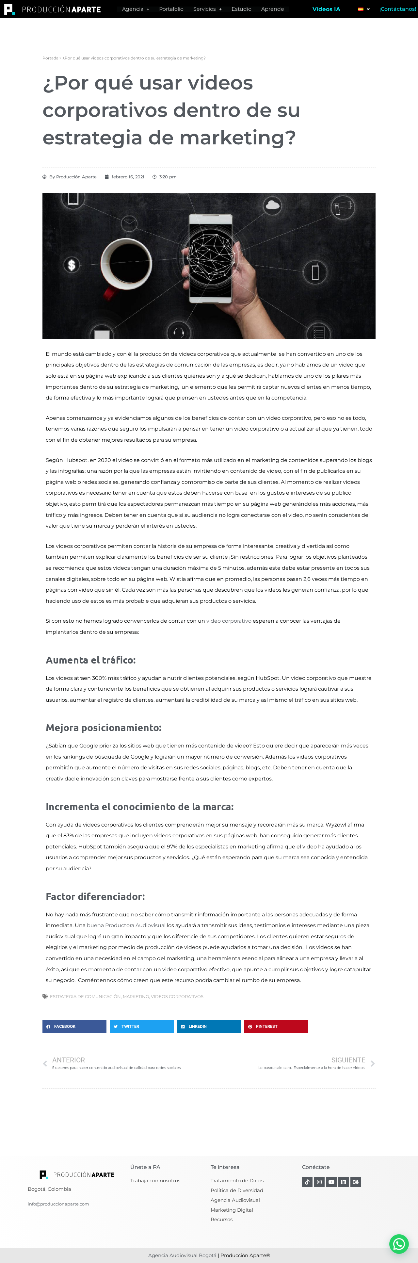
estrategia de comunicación (85, 996)
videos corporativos (177, 996)
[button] (74, 1026)
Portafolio (171, 9)
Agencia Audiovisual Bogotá (182, 1255)
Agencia (132, 9)
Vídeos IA (326, 9)
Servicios (204, 9)
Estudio (241, 9)
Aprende (272, 9)
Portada (50, 58)
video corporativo (228, 621)
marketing (136, 996)
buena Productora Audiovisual (126, 925)
